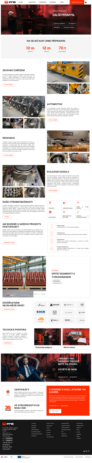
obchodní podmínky (79, 457)
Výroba (7, 217)
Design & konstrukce (65, 425)
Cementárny (33, 425)
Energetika (33, 427)
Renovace (57, 27)
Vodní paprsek (49, 425)
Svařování (48, 430)
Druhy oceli (63, 433)
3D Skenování (64, 435)
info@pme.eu (73, 377)
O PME (78, 432)
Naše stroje (50, 423)
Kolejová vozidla (69, 27)
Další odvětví (34, 435)
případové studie (9, 242)
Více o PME (55, 411)
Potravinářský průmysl (35, 431)
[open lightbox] (68, 72)
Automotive (72, 23)
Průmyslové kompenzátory (36, 433)
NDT (62, 431)
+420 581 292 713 (63, 377)
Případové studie (9, 309)
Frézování (48, 432)
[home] (11, 2)
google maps (6, 449)
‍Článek (77, 429)
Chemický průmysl (35, 429)
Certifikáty (78, 438)
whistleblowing (88, 457)
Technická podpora (65, 427)
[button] (22, 2)
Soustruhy (48, 434)
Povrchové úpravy (50, 437)
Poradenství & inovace (65, 429)
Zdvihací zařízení (59, 23)
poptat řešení (8, 84)
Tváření (47, 428)
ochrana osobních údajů (68, 457)
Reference (79, 423)
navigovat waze (7, 447)
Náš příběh (78, 434)
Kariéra (77, 436)
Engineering (8, 343)
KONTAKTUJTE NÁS (77, 2)
